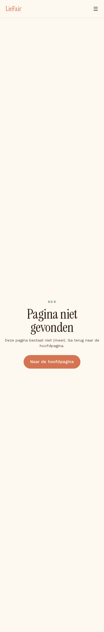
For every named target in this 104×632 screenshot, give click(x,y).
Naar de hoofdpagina (52, 361)
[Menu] (96, 9)
